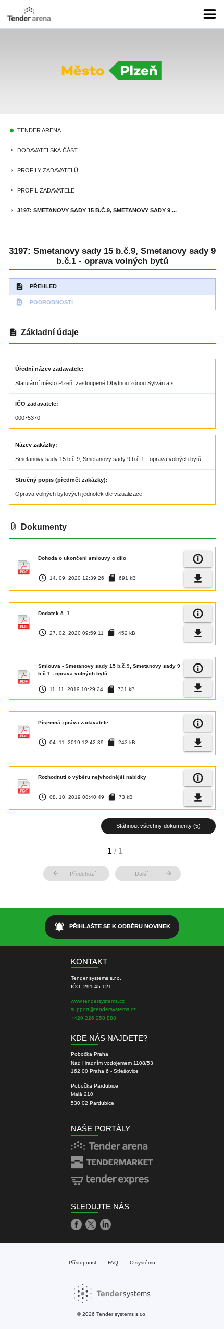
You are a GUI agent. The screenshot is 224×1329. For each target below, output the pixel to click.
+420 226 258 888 (93, 1018)
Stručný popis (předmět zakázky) (60, 480)
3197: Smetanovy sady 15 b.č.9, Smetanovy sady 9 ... (97, 210)
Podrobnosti (44, 302)
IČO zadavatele (35, 404)
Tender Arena (39, 130)
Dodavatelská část (47, 150)
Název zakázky (35, 445)
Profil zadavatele (45, 190)
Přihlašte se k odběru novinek (112, 926)
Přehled (36, 286)
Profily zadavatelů (47, 170)
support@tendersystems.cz (103, 1009)
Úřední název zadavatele (48, 369)
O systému (142, 1263)
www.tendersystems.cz (98, 1001)
